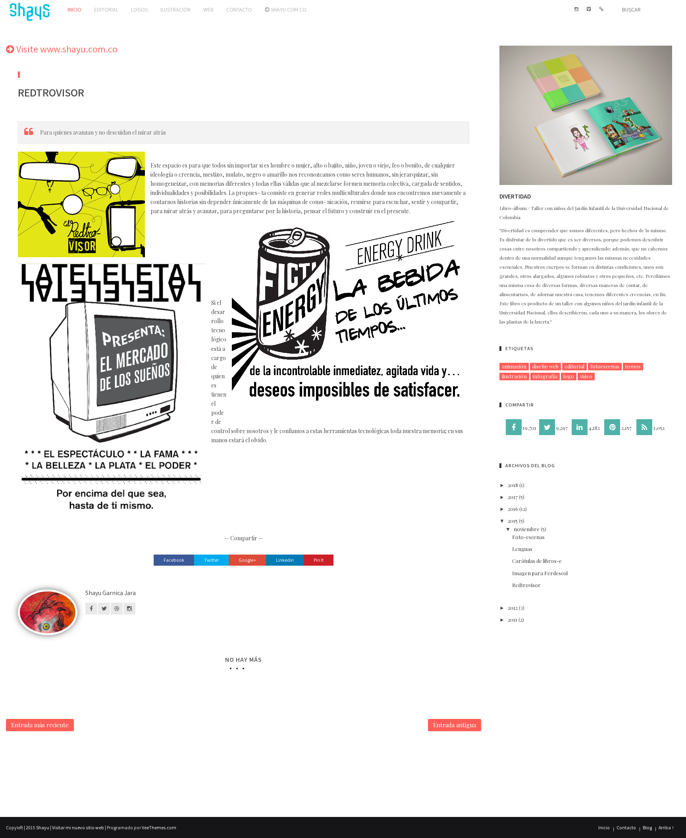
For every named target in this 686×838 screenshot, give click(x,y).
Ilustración (175, 9)
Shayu (42, 827)
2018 (513, 485)
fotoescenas (604, 366)
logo (568, 376)
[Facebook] (514, 427)
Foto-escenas (528, 537)
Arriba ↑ (666, 827)
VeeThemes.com (159, 827)
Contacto (239, 9)
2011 (512, 619)
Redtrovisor (526, 585)
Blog (647, 827)
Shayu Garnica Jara (110, 593)
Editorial (106, 9)
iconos (633, 366)
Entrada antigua (454, 725)
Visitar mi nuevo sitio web (78, 827)
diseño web (545, 366)
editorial (574, 366)
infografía (545, 376)
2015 (513, 520)
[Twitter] (547, 427)
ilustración (514, 376)
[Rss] (644, 427)
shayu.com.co (288, 9)
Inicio (74, 9)
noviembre (527, 529)
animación (514, 366)
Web (208, 9)
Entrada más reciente (40, 725)
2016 (513, 508)
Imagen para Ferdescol (540, 573)
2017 (513, 496)
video (586, 376)
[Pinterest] (612, 427)
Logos (139, 9)
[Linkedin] (580, 427)
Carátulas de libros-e (537, 560)
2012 (513, 607)
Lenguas (522, 548)
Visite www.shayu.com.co (66, 48)
